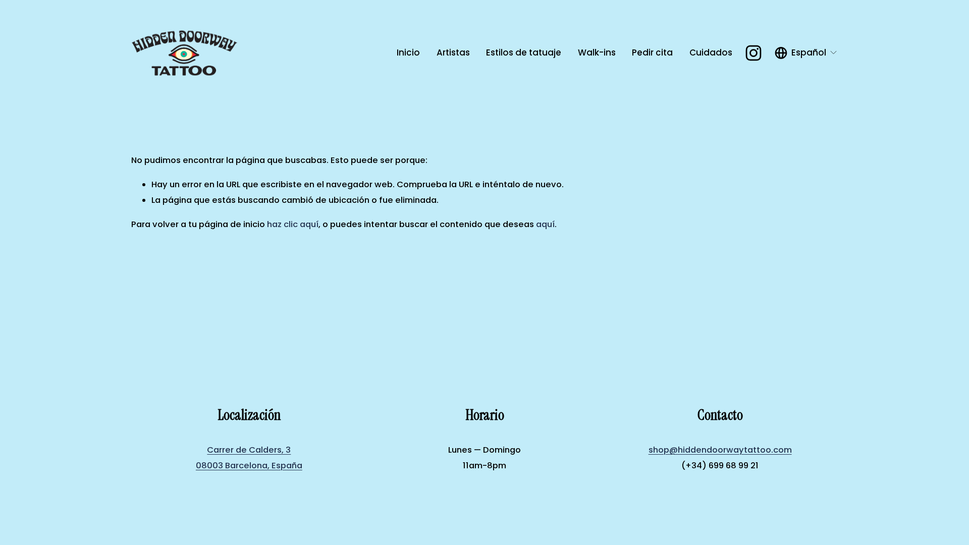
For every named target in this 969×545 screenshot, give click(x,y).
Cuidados (710, 52)
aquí (545, 224)
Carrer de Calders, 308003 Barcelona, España (249, 457)
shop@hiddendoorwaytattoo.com (720, 450)
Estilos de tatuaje (523, 52)
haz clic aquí (292, 224)
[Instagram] (753, 53)
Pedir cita (652, 52)
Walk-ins (597, 52)
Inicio (408, 52)
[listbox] (806, 53)
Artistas (453, 52)
